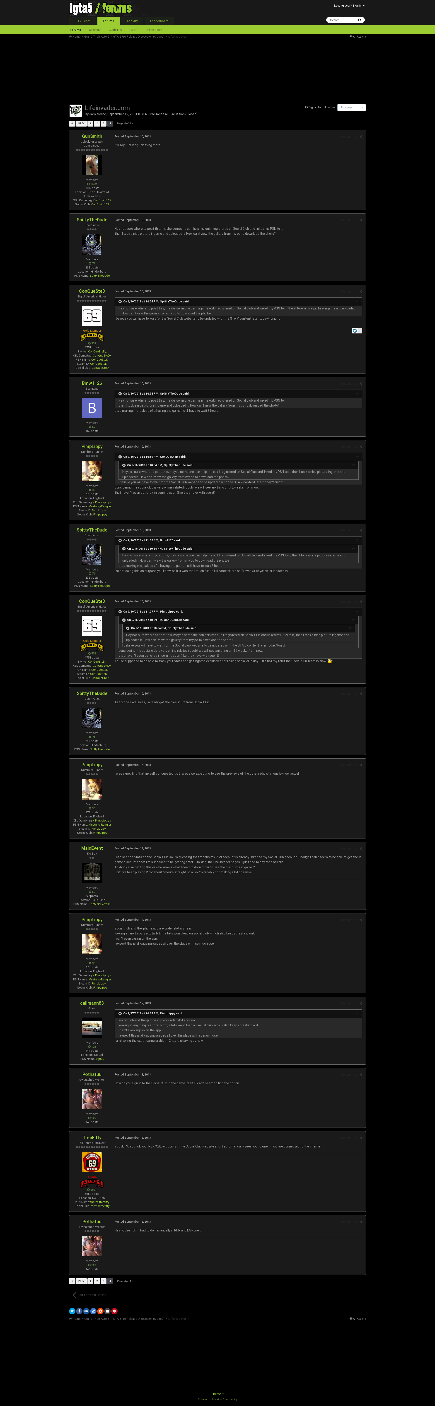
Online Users (154, 29)
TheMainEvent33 (100, 904)
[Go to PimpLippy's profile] (92, 471)
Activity (132, 21)
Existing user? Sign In (348, 5)
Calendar (95, 29)
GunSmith (92, 136)
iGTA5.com (83, 21)
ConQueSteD (92, 291)
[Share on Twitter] (72, 1311)
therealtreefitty (100, 1206)
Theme (216, 1394)
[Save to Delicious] (93, 1311)
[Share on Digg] (86, 1311)
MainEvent (92, 848)
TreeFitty (92, 1137)
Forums (108, 21)
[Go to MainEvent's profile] (92, 873)
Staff (134, 29)
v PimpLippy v (102, 502)
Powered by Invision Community (217, 1399)
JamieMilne (97, 114)
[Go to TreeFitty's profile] (92, 1162)
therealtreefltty (99, 1202)
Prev (81, 123)
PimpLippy (92, 446)
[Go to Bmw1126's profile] (92, 408)
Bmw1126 (92, 383)
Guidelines (116, 29)
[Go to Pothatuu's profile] (92, 1099)
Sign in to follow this (321, 107)
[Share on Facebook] (79, 1311)
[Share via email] (107, 1311)
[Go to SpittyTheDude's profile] (92, 244)
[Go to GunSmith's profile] (92, 165)
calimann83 (92, 1003)
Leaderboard (159, 21)
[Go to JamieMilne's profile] (76, 111)
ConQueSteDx (102, 355)
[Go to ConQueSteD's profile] (92, 316)
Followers (347, 107)
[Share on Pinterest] (114, 1311)
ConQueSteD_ (97, 351)
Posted (133, 136)
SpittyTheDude (92, 220)
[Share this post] (361, 136)
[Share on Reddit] (100, 1311)
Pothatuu (92, 1074)
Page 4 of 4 (124, 123)
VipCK (100, 1059)
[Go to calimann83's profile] (92, 1028)
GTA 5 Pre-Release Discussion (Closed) (169, 114)
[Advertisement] (151, 70)
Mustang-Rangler (100, 506)
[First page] (72, 124)
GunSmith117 (102, 200)
